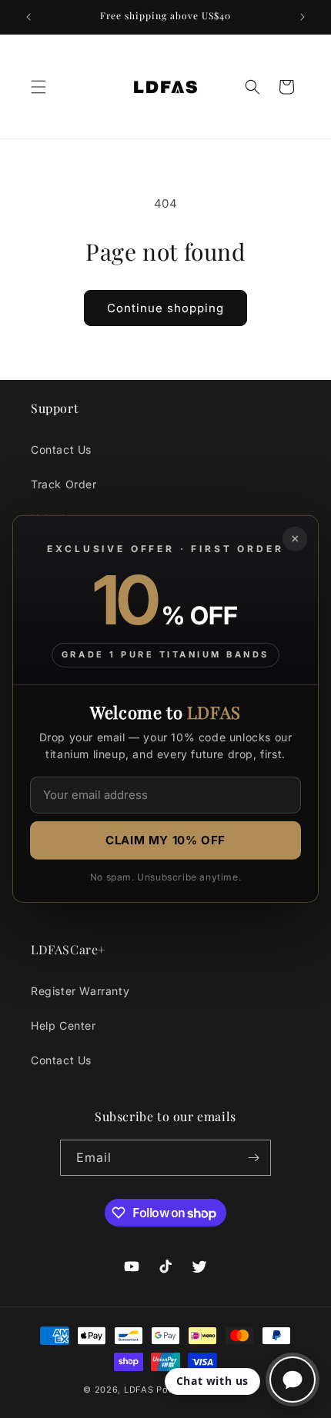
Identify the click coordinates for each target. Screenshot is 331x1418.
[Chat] (292, 1379)
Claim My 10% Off (165, 840)
